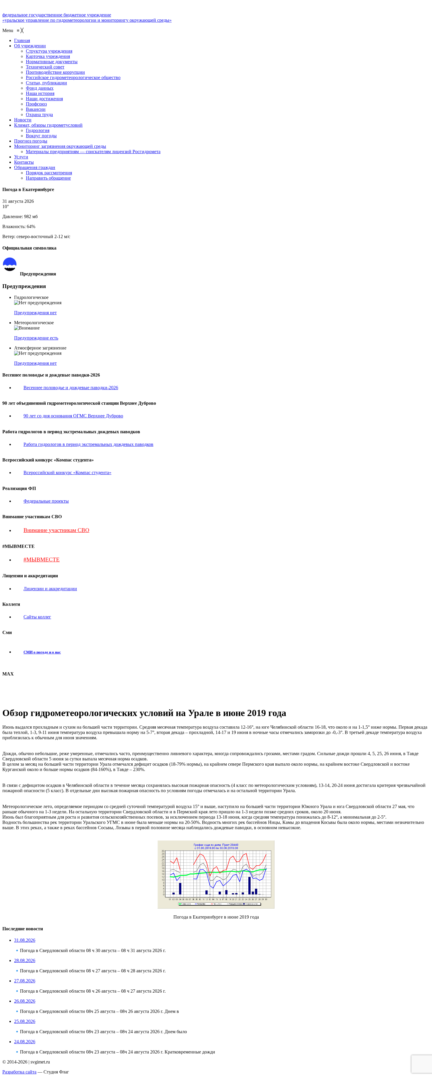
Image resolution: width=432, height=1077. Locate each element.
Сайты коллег (37, 616)
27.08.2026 (24, 980)
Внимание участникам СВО (56, 530)
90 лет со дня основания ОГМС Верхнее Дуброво (73, 415)
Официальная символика (42, 259)
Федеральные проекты (46, 501)
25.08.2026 (24, 1021)
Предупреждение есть (36, 337)
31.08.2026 (24, 940)
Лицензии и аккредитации (50, 588)
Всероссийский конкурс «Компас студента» (67, 472)
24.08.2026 (24, 1041)
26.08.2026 (24, 1001)
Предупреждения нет (35, 312)
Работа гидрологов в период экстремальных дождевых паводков (88, 444)
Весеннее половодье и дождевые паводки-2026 (71, 387)
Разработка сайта (19, 1071)
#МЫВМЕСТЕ (42, 559)
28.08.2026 (24, 960)
